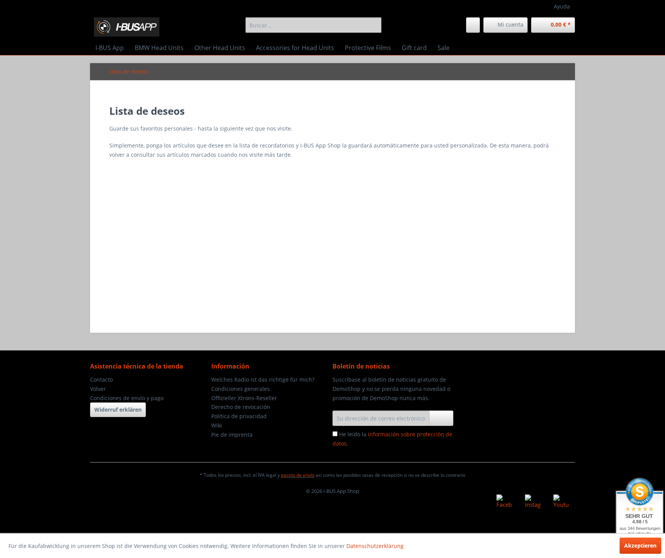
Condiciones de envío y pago (127, 398)
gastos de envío (297, 475)
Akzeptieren (640, 545)
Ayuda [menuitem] (561, 6)
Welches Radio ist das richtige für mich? (262, 379)
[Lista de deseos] (473, 25)
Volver (98, 388)
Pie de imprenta (231, 434)
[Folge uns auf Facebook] (504, 502)
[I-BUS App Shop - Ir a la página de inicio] (126, 27)
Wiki (216, 425)
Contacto (101, 379)
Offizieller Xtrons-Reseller (244, 398)
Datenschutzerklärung (375, 546)
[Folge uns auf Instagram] (532, 502)
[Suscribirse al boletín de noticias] (441, 418)
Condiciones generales (240, 388)
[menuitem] (313, 25)
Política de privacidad (239, 416)
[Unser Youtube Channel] (561, 502)
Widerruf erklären (118, 409)
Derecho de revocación (240, 407)
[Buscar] (374, 25)
